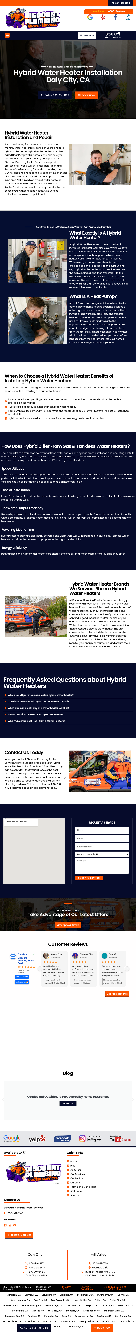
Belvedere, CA (49, 1294)
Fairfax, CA (100, 1300)
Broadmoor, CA (85, 1294)
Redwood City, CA (14, 1316)
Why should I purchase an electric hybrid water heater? (40, 695)
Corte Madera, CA (20, 1300)
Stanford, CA (108, 1321)
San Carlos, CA (123, 1316)
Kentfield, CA (73, 1305)
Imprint (39, 1287)
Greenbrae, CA (10, 1305)
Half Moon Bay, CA (31, 1305)
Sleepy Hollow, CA (88, 1321)
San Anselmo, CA (84, 1316)
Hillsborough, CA (54, 1305)
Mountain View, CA (114, 1310)
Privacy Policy (66, 1288)
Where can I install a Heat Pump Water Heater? (35, 714)
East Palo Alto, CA (60, 1300)
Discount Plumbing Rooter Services (26, 960)
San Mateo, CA (67, 1321)
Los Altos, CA (107, 1305)
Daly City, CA (40, 1300)
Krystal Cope (56, 954)
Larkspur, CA (90, 1305)
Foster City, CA (117, 1300)
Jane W (112, 954)
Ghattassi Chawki (87, 954)
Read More (68, 1103)
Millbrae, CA (38, 1310)
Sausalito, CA (32, 1321)
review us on (21, 982)
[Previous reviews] (40, 968)
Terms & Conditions (86, 1288)
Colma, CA (123, 1294)
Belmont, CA (31, 1294)
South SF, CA (49, 1321)
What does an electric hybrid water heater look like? (38, 708)
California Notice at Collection (115, 1288)
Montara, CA (72, 1310)
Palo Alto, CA (51, 1316)
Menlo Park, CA (20, 1310)
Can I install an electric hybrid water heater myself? (38, 701)
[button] (7, 35)
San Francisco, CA (11, 1321)
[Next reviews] (127, 968)
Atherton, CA (14, 1294)
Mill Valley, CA (55, 1310)
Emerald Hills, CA (82, 1300)
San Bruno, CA (104, 1316)
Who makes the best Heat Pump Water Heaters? (36, 721)
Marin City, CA (125, 1305)
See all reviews (22, 977)
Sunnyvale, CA (126, 1321)
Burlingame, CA (105, 1294)
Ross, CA (66, 1316)
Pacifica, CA (34, 1316)
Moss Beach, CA (91, 1310)
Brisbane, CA (66, 1294)
